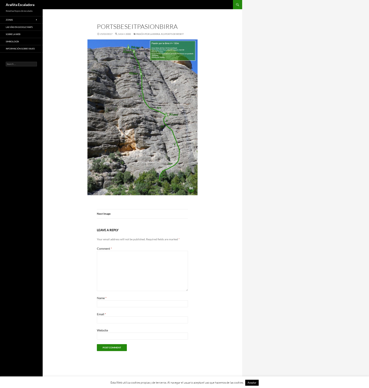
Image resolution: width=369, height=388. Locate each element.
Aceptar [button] (252, 382)
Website (102, 330)
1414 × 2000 (124, 34)
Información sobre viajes (20, 48)
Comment (104, 248)
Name (101, 298)
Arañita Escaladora (20, 5)
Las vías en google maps (19, 27)
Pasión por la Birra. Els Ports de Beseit (160, 34)
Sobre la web (13, 34)
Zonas (9, 19)
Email (101, 314)
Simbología (12, 41)
